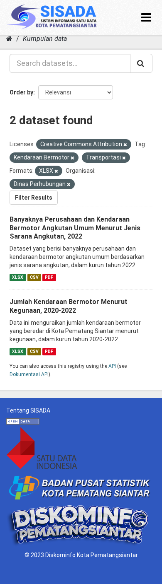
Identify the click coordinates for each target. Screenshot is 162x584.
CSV (34, 277)
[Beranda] (9, 39)
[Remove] (125, 144)
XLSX (17, 277)
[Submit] (141, 63)
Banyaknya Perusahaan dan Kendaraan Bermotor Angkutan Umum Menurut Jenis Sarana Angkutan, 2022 (75, 228)
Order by (21, 92)
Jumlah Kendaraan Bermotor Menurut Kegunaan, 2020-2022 (69, 306)
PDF (49, 277)
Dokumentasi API (29, 374)
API (112, 366)
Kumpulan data (45, 39)
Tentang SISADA (28, 410)
